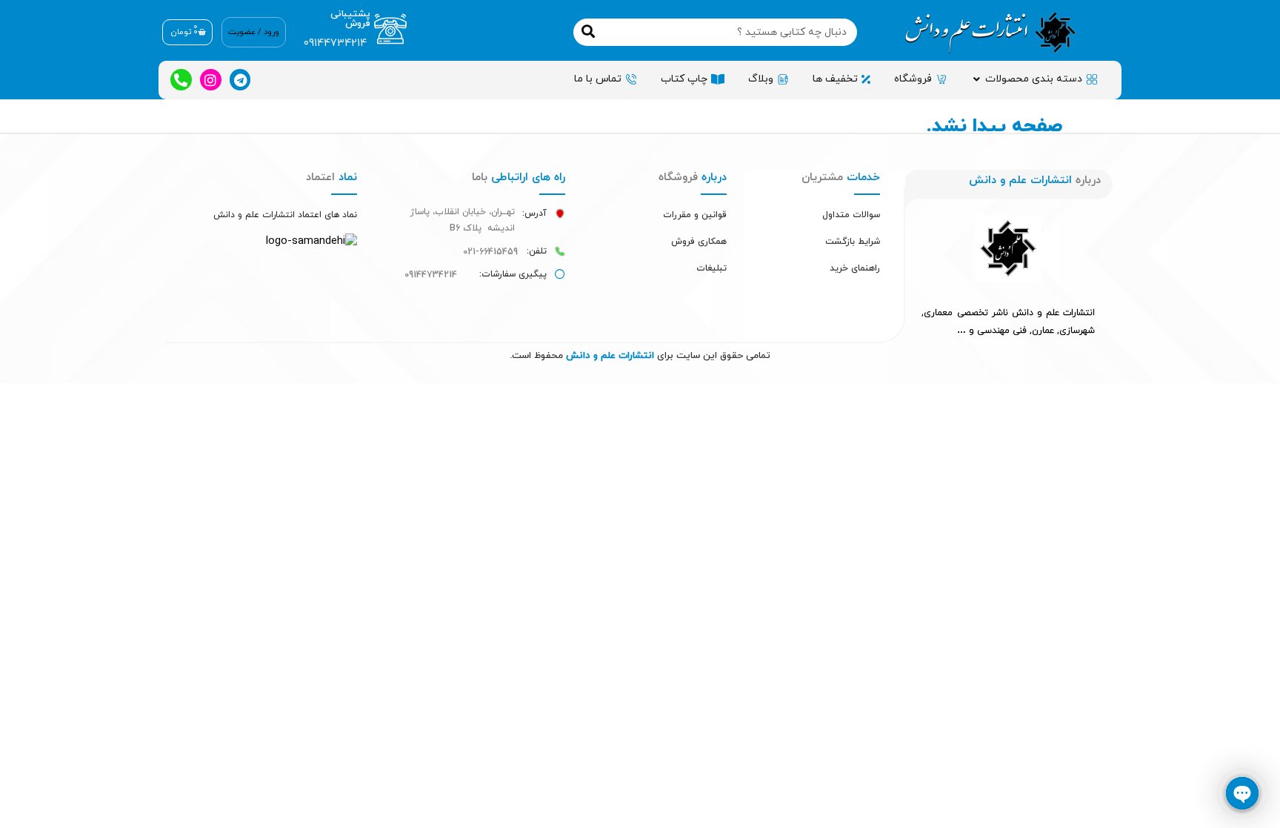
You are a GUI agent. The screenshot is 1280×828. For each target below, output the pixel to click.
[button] (976, 79)
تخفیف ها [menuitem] (835, 79)
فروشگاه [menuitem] (913, 79)
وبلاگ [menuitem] (760, 79)
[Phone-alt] (181, 79)
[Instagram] (210, 79)
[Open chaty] (1242, 793)
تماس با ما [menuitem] (597, 79)
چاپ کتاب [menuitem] (684, 79)
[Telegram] (240, 79)
